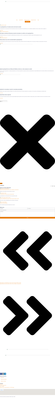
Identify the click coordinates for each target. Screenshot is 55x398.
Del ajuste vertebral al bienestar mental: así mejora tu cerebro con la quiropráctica (16, 33)
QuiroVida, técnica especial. (5, 94)
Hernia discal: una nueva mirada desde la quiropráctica (11, 39)
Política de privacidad (3, 379)
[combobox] (3, 101)
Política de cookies (3, 381)
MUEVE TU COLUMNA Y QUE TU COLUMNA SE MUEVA (11, 89)
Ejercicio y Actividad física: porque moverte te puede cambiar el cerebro (9, 198)
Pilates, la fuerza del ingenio (3, 203)
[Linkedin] (5, 374)
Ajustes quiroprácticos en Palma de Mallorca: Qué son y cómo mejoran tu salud (16, 69)
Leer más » (1, 30)
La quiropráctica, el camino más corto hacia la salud (10, 26)
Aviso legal (2, 377)
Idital (14, 396)
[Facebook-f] (1, 374)
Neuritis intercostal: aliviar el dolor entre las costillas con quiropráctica (9, 189)
